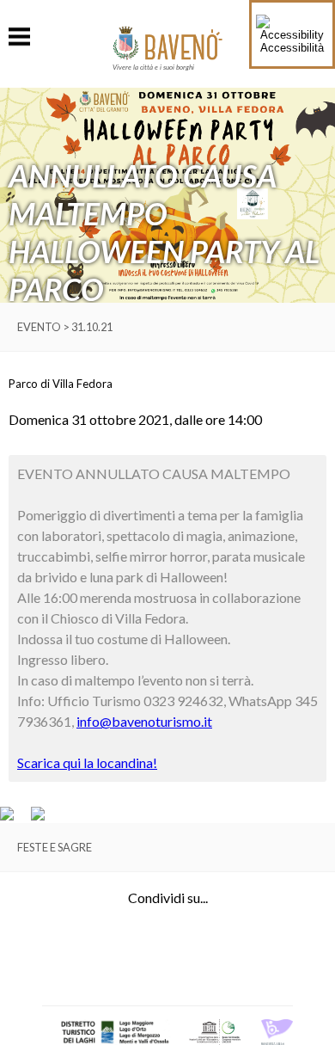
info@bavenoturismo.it (144, 721)
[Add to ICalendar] (38, 816)
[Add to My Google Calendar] (14, 816)
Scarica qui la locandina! (87, 762)
